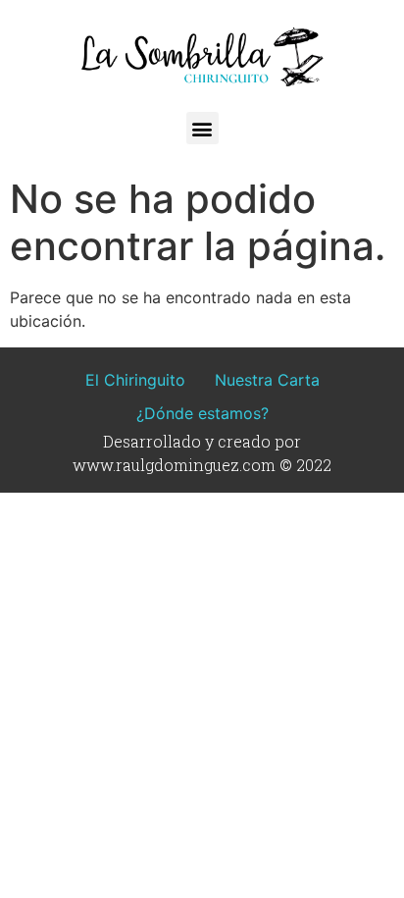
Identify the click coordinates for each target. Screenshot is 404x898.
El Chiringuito (135, 380)
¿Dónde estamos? (202, 413)
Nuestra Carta (267, 380)
